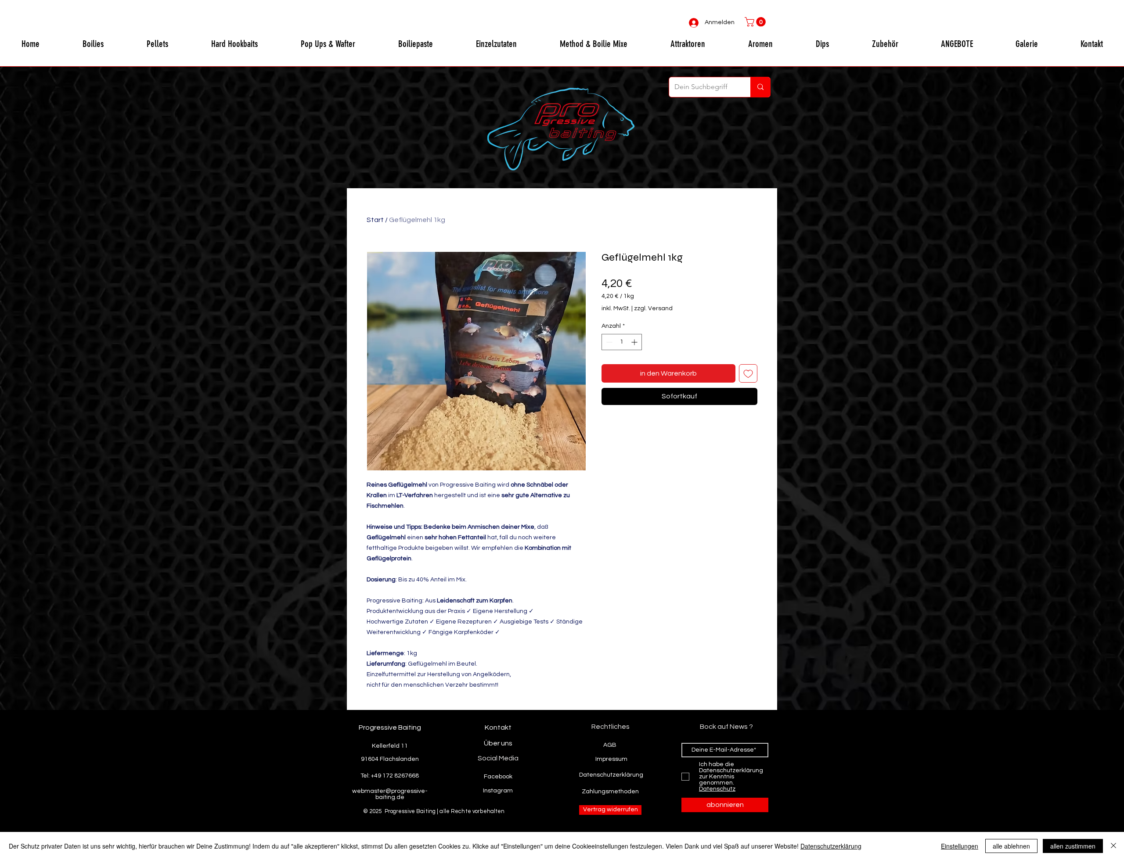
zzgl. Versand (653, 308)
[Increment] (635, 342)
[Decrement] (608, 342)
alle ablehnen (1011, 846)
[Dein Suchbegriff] (760, 87)
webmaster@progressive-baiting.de (390, 794)
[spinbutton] (622, 342)
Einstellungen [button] (959, 846)
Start (375, 219)
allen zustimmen (1072, 846)
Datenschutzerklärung (830, 846)
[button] (756, 22)
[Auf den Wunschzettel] (748, 373)
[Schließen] (1113, 846)
